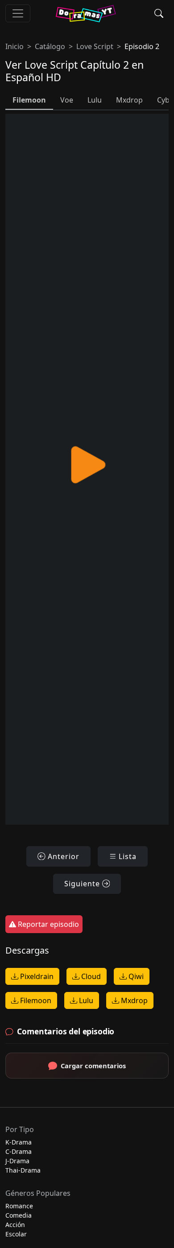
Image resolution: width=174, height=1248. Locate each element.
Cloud (90, 976)
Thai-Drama (23, 1170)
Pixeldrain (36, 976)
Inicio (14, 46)
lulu (94, 100)
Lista (126, 856)
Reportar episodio (47, 924)
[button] (159, 13)
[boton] (17, 13)
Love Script (94, 46)
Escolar (16, 1234)
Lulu (85, 1000)
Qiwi (135, 976)
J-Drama (17, 1161)
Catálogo (50, 46)
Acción (15, 1224)
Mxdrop (133, 1000)
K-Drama (18, 1142)
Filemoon (34, 1000)
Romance (19, 1206)
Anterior (62, 856)
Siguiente (83, 883)
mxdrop (129, 100)
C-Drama (18, 1151)
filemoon (29, 100)
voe (66, 100)
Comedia (18, 1215)
